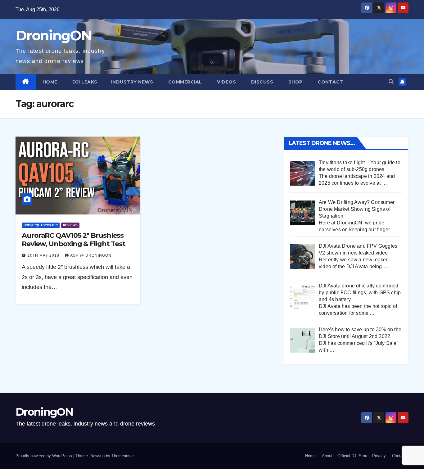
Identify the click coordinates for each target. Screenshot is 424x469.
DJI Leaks (84, 82)
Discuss (261, 82)
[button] (391, 81)
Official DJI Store (352, 455)
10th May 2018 (44, 255)
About (327, 455)
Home (50, 82)
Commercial (184, 82)
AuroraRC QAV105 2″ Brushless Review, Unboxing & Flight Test (73, 239)
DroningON (54, 35)
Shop (295, 82)
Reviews (70, 225)
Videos (226, 82)
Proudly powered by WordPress (44, 455)
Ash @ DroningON (90, 255)
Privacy (379, 455)
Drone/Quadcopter (41, 225)
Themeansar (122, 455)
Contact (329, 82)
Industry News (132, 82)
